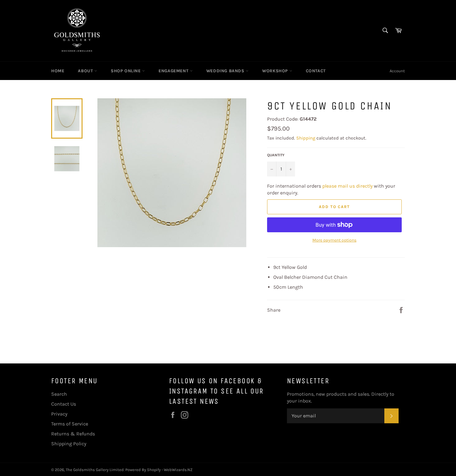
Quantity (275, 155)
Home (57, 70)
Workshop (275, 70)
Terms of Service (69, 424)
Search (59, 394)
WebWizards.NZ (178, 469)
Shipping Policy (68, 444)
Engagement (174, 70)
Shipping (305, 138)
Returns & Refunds (73, 434)
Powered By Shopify (143, 469)
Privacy (59, 414)
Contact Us (63, 404)
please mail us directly (347, 186)
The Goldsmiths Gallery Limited (95, 469)
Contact (316, 70)
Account (397, 71)
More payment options (334, 240)
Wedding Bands (226, 70)
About (86, 70)
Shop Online (126, 70)
